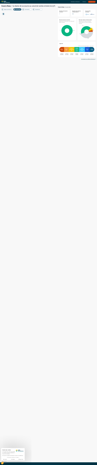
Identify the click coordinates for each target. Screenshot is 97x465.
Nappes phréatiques (7, 9)
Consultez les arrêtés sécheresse (88, 59)
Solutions (85, 1)
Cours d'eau (17, 9)
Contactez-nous (92, 1)
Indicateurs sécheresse (75, 1)
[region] (29, 237)
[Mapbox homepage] (4, 461)
